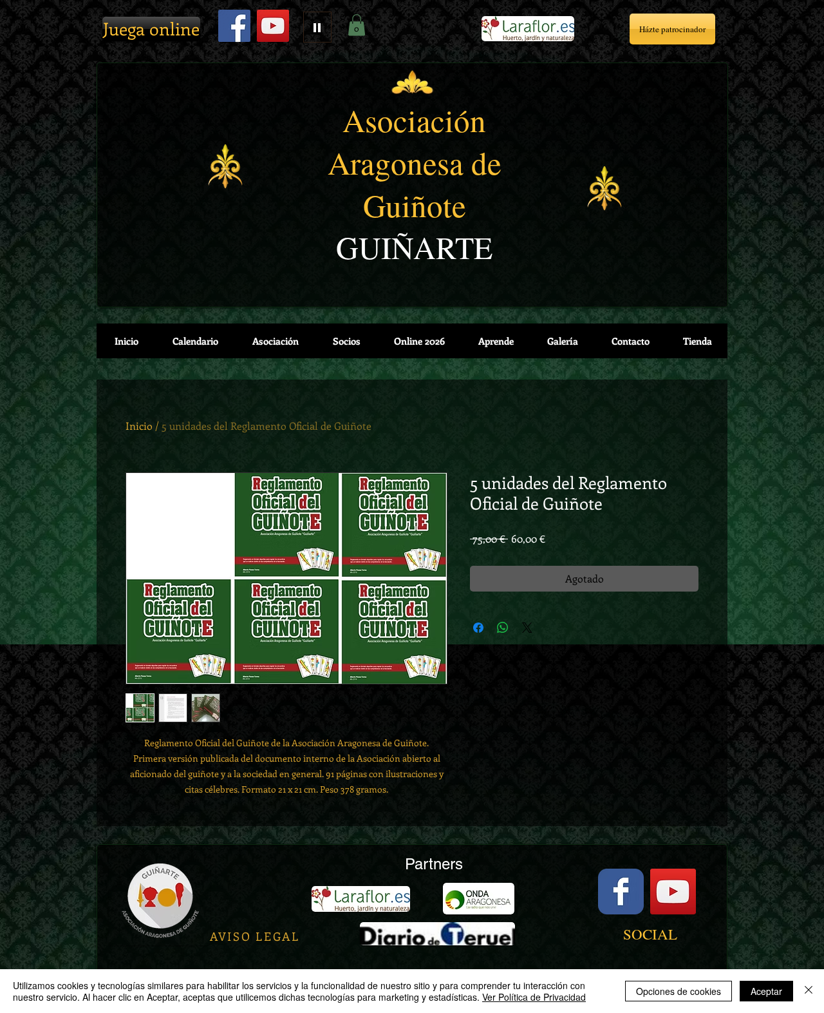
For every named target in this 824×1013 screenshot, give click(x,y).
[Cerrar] (808, 991)
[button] (357, 24)
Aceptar (766, 991)
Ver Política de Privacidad (534, 996)
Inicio (139, 425)
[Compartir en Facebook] (478, 627)
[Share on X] (527, 627)
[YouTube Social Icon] (673, 891)
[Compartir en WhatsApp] (502, 627)
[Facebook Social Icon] (234, 26)
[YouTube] (273, 26)
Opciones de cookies (678, 991)
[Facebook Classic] (621, 891)
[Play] (317, 27)
